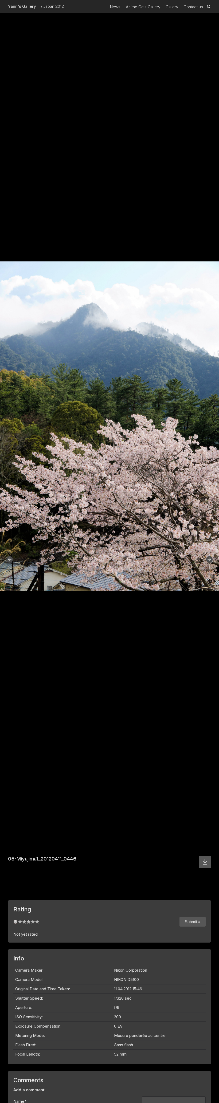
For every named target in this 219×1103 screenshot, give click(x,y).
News (115, 6)
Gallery (172, 6)
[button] (9, 559)
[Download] (205, 862)
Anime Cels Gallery (143, 6)
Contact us (193, 6)
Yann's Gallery (22, 6)
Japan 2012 (53, 6)
